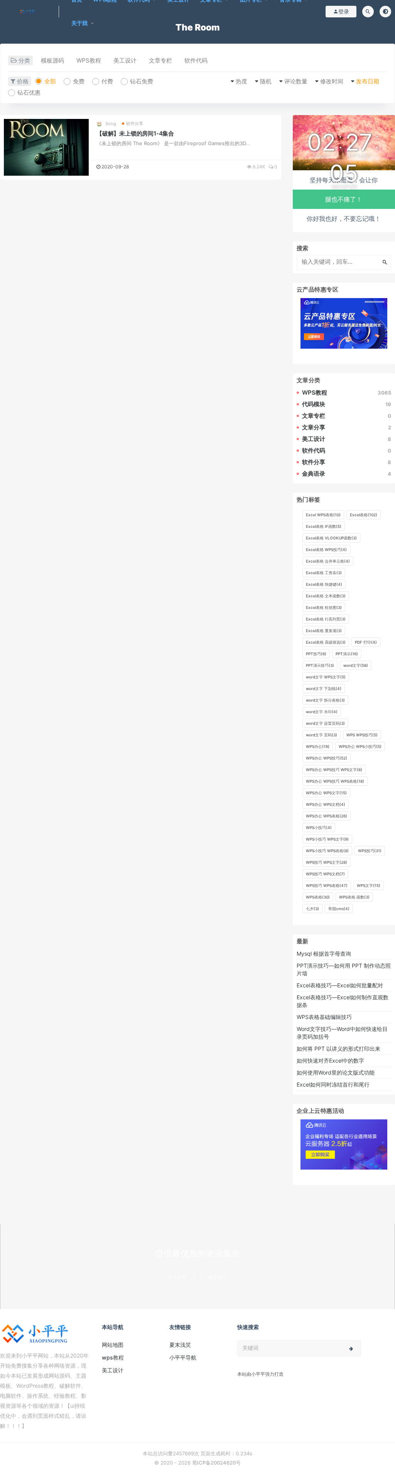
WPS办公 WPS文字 (326, 792)
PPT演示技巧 (320, 665)
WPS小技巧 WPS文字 (327, 839)
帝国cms (338, 908)
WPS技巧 (369, 850)
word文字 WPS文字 (326, 677)
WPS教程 (88, 60)
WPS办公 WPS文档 (325, 804)
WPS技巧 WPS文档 (325, 873)
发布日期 (367, 81)
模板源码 (52, 60)
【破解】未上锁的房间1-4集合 (135, 133)
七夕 (312, 908)
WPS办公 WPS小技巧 (360, 746)
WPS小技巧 (319, 827)
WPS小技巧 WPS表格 (327, 850)
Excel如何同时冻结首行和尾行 (335, 1084)
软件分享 (134, 123)
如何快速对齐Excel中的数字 (331, 1060)
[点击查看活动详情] (343, 323)
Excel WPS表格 (323, 514)
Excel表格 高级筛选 (326, 642)
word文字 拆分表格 (325, 700)
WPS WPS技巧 (362, 734)
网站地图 (112, 1344)
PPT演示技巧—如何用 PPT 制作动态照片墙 (344, 969)
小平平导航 (182, 1357)
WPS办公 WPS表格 (326, 816)
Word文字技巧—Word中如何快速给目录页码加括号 (342, 1033)
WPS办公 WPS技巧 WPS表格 (335, 781)
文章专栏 (160, 60)
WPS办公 (317, 746)
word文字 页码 (321, 734)
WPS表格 (318, 897)
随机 (266, 81)
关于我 (79, 23)
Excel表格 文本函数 (326, 595)
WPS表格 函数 (354, 897)
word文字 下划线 (323, 688)
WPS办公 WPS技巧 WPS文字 (334, 769)
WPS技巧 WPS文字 (326, 862)
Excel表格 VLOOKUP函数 (331, 538)
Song (110, 123)
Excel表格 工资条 (324, 572)
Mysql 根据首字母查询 (324, 953)
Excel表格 (363, 514)
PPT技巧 (316, 653)
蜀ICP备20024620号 (216, 1463)
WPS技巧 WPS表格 (327, 885)
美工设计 (125, 60)
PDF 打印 (366, 642)
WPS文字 (368, 885)
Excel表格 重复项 (324, 630)
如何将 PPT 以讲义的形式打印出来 (338, 1048)
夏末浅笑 (180, 1344)
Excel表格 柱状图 (324, 607)
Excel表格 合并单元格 (328, 561)
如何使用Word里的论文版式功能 (336, 1072)
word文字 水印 (322, 711)
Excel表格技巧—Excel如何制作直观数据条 (342, 1001)
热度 (241, 81)
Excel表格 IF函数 (323, 526)
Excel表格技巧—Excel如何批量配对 (340, 985)
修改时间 (331, 81)
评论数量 (295, 81)
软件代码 (196, 60)
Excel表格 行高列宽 (326, 619)
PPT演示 (347, 653)
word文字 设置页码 (325, 723)
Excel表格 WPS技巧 (326, 549)
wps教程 (113, 1357)
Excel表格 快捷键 (324, 584)
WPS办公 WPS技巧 (326, 758)
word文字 (355, 665)
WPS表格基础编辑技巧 (324, 1017)
